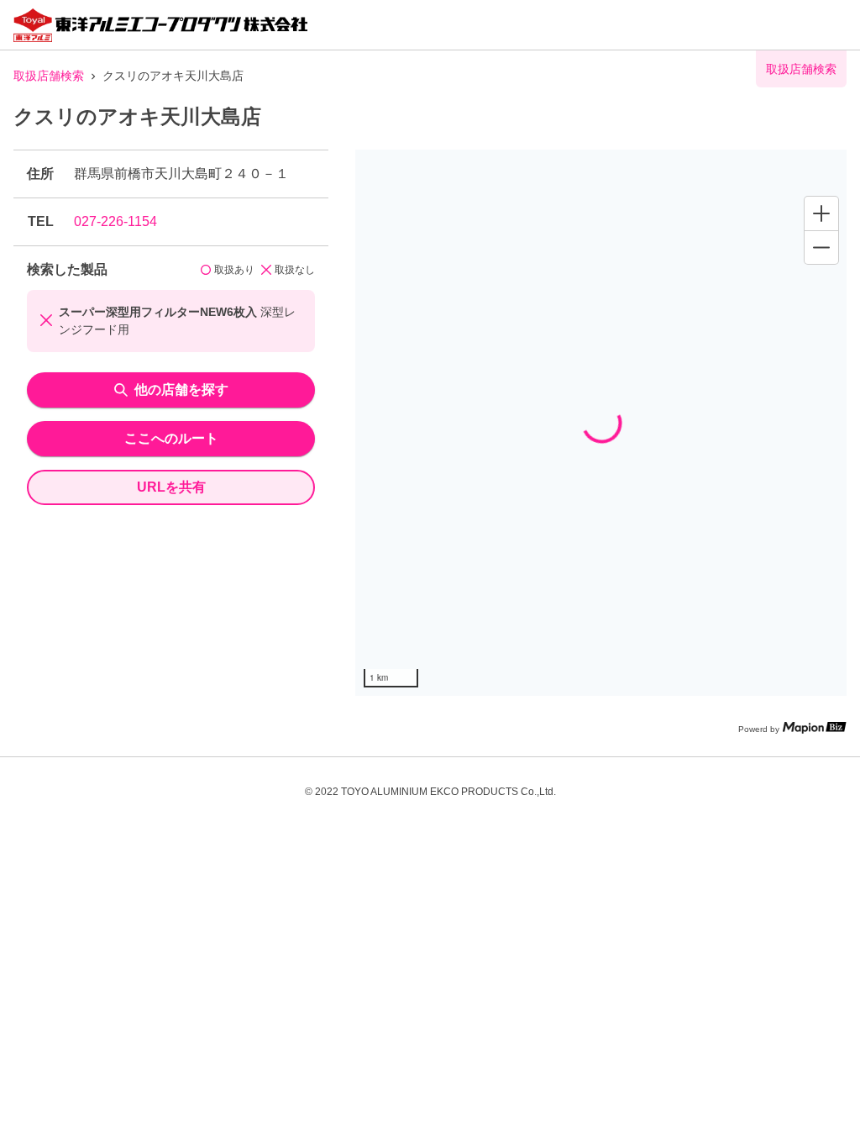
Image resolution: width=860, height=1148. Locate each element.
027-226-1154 (115, 221)
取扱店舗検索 (48, 75)
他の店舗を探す (181, 389)
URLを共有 (171, 487)
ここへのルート (171, 438)
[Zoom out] (821, 247)
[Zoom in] (821, 213)
